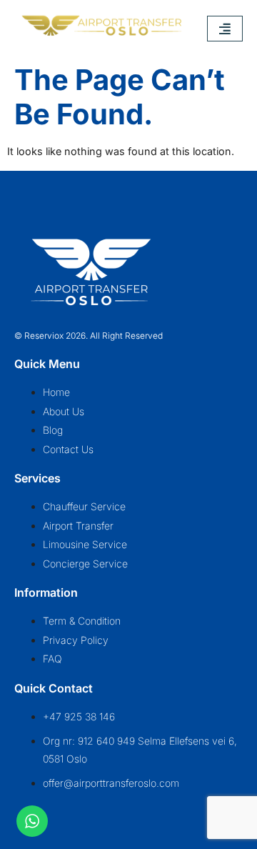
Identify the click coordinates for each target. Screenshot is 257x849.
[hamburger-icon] (225, 28)
